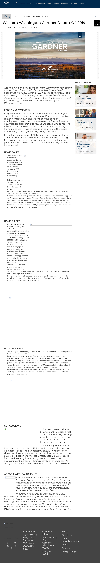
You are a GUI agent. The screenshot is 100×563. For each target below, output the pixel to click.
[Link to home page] (6, 4)
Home (65, 531)
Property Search (44, 5)
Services (65, 5)
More (83, 5)
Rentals (56, 4)
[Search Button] (94, 16)
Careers (74, 4)
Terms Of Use (11, 527)
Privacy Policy (11, 531)
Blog (64, 544)
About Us (67, 535)
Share (97, 24)
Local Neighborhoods (70, 540)
